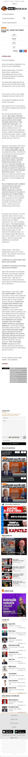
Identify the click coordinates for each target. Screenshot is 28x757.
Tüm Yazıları (21, 627)
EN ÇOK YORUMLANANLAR (9, 22)
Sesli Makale (14, 8)
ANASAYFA (6, 1)
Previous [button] (22, 452)
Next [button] (25, 452)
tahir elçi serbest (14, 378)
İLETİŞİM (22, 1)
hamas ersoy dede (14, 380)
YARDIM (14, 727)
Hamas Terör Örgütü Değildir (16, 370)
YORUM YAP (15, 443)
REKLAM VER (14, 719)
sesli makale (13, 372)
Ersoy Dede (13, 368)
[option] (14, 466)
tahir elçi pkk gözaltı (14, 374)
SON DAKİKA (14, 715)
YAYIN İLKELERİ (14, 723)
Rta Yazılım (15, 737)
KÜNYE (11, 1)
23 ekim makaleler (14, 382)
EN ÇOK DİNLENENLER (8, 18)
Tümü (17, 452)
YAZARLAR (16, 1)
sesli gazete (13, 376)
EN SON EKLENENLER (8, 14)
